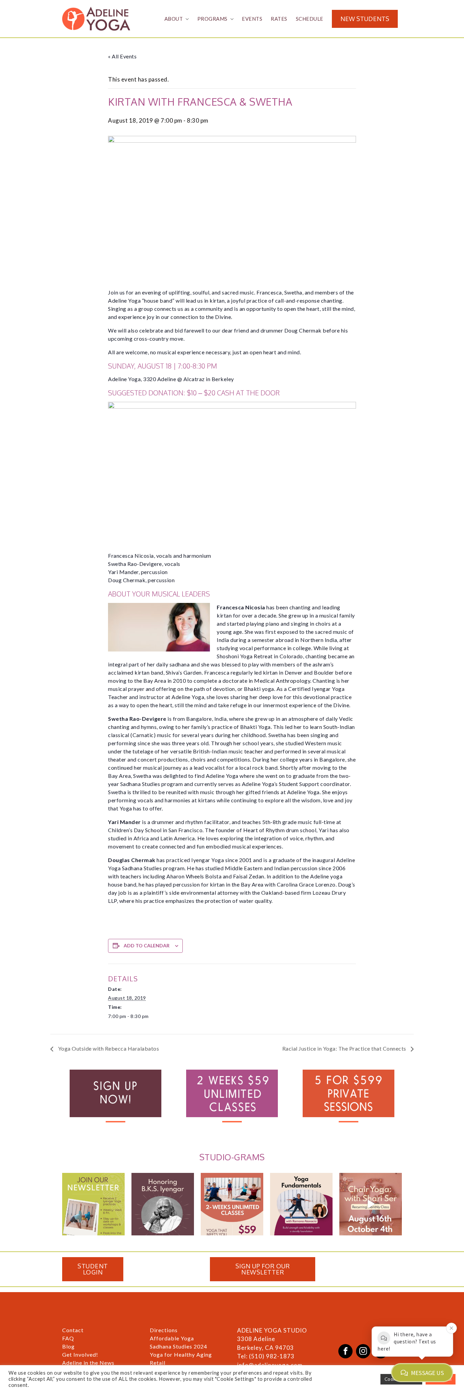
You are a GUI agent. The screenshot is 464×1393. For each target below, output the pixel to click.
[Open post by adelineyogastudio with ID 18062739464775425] (301, 1204)
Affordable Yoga (172, 1338)
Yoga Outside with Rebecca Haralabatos (108, 1048)
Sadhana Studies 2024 (178, 1346)
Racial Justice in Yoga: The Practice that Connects (345, 1048)
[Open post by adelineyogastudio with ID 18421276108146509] (232, 1204)
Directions (164, 1330)
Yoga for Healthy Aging (181, 1354)
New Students (364, 18)
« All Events (122, 56)
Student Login (92, 1269)
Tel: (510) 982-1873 (266, 1356)
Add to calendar (146, 945)
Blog (68, 1346)
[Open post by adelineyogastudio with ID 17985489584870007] (93, 1204)
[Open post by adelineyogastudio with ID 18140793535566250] (370, 1204)
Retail (157, 1362)
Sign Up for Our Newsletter (262, 1269)
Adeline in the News (88, 1362)
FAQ (68, 1338)
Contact (73, 1330)
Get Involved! (80, 1354)
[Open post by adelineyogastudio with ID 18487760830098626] (162, 1204)
